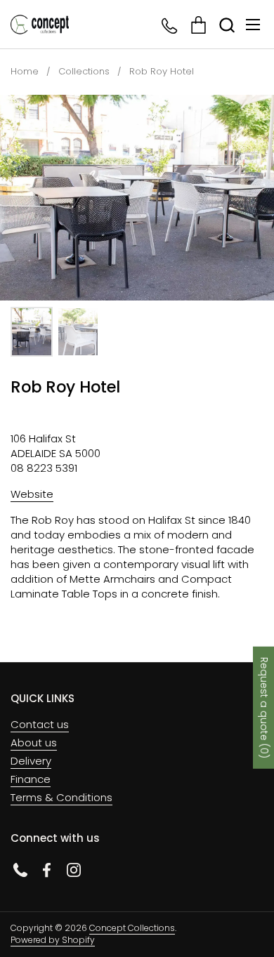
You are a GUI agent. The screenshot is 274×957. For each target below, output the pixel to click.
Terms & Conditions (61, 797)
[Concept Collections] (40, 25)
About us (34, 742)
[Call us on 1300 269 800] (170, 25)
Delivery (31, 760)
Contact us (40, 724)
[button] (226, 25)
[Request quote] (198, 25)
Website (32, 494)
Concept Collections (132, 928)
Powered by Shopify (53, 940)
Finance (31, 779)
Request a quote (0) (264, 707)
